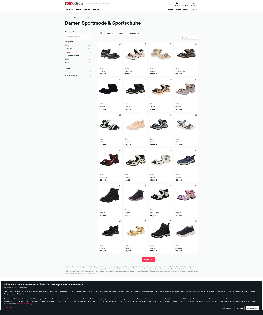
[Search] (89, 36)
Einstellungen (227, 308)
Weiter (146, 259)
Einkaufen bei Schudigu (72, 18)
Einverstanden (252, 308)
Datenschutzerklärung (24, 304)
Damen (83, 18)
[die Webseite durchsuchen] (170, 3)
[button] (78, 72)
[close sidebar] (100, 33)
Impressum (8, 307)
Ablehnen (239, 308)
